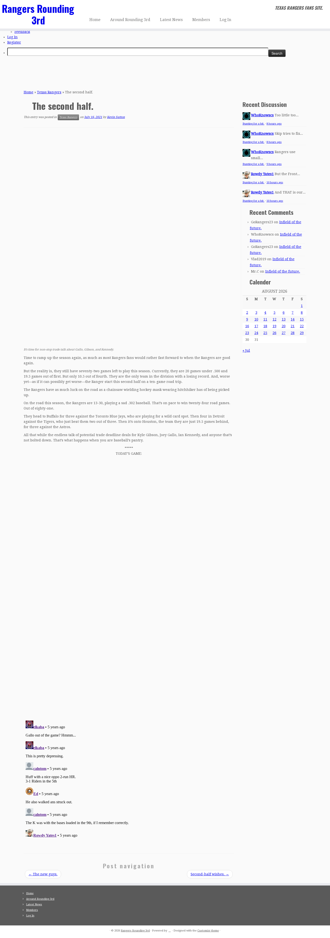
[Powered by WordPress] (169, 929)
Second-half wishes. (210, 874)
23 (247, 333)
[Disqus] (129, 648)
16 (247, 326)
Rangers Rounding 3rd (38, 14)
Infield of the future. (282, 271)
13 (284, 319)
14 (292, 319)
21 (292, 326)
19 (274, 326)
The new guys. (43, 874)
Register (14, 42)
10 (256, 319)
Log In (12, 37)
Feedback (22, 32)
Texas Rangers (49, 92)
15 (302, 319)
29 (302, 333)
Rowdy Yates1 (262, 174)
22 (302, 326)
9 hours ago (274, 164)
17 (256, 326)
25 (265, 333)
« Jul (246, 350)
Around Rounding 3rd (130, 19)
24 (256, 333)
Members (201, 19)
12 (274, 319)
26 (274, 333)
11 (265, 319)
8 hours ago (274, 123)
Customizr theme (208, 930)
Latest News (171, 19)
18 (265, 326)
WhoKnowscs (262, 115)
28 (292, 333)
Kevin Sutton (116, 117)
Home (94, 19)
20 (284, 326)
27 (284, 333)
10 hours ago (274, 182)
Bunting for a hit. (253, 123)
